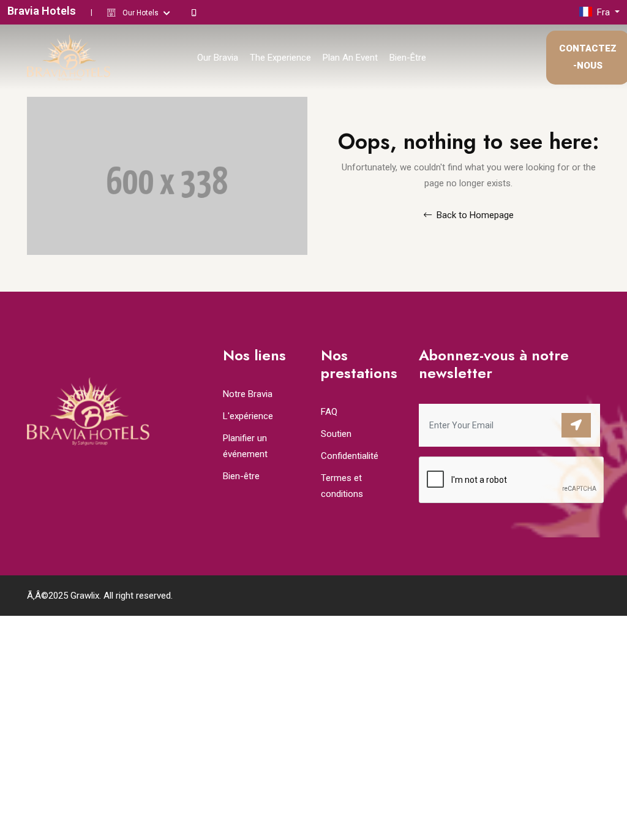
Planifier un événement (245, 446)
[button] (599, 12)
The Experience (280, 57)
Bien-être (407, 57)
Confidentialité (349, 455)
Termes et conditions (342, 485)
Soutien (336, 433)
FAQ (329, 411)
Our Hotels (141, 13)
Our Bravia (217, 57)
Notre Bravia (247, 394)
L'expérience (248, 416)
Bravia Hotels (41, 10)
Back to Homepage (474, 215)
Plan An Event (350, 57)
